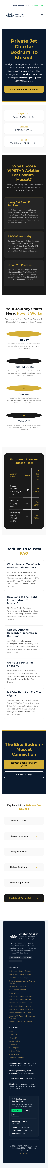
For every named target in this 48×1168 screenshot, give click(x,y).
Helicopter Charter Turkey (20, 974)
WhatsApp (17, 1110)
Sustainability (14, 1041)
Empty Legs (14, 993)
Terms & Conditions (17, 1058)
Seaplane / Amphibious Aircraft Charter (22, 982)
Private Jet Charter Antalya (20, 1006)
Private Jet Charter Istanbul (20, 996)
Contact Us (13, 1038)
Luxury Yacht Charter (17, 986)
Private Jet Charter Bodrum (20, 1003)
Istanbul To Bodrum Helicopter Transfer (22, 1017)
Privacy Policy (15, 1051)
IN (20, 1154)
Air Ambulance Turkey (18, 978)
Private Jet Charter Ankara (20, 1000)
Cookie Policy (14, 1054)
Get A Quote (14, 1048)
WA (27, 1154)
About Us (13, 1035)
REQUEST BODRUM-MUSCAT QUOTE (24, 764)
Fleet (11, 1031)
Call (26, 1110)
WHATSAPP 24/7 (24, 775)
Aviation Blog (14, 1045)
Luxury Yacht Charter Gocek (20, 1013)
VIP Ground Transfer (17, 990)
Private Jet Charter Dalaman (21, 1009)
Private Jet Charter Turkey (20, 971)
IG (23, 1154)
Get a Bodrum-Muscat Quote (24, 89)
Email (15, 1115)
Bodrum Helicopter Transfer (20, 1021)
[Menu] (42, 15)
